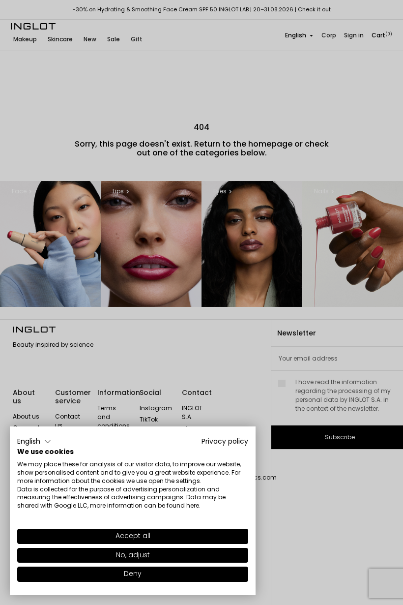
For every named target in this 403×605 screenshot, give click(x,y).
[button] (34, 442)
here (192, 505)
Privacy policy (225, 441)
